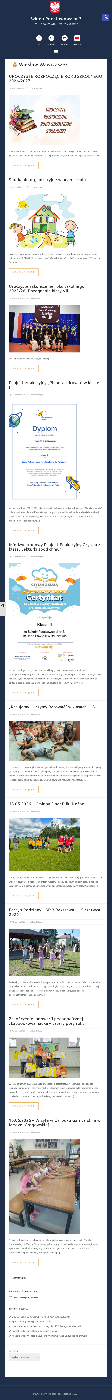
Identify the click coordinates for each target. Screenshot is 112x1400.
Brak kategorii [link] (37, 88)
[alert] (58, 1297)
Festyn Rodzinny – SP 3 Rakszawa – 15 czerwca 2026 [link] (54, 912)
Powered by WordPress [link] (44, 1394)
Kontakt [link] (65, 44)
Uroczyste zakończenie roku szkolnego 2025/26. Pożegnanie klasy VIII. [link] (47, 288)
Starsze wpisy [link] (19, 1278)
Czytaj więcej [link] (23, 165)
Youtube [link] (77, 44)
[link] (105, 17)
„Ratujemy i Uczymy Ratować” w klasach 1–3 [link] (52, 707)
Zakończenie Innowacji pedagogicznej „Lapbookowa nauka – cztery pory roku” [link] (48, 1021)
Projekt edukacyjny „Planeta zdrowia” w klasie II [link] (54, 384)
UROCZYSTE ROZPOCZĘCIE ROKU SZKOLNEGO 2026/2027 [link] (55, 78)
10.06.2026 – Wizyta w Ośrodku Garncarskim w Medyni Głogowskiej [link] (55, 1122)
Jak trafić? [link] (51, 44)
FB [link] (39, 44)
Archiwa (13, 1351)
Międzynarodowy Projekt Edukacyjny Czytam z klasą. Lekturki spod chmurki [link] (54, 547)
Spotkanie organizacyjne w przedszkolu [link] (47, 179)
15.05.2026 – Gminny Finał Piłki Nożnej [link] (47, 804)
